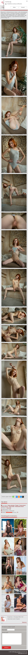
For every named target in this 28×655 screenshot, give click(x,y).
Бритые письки (4, 506)
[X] (23, 497)
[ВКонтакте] (17, 497)
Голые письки (22, 505)
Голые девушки (11, 505)
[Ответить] (24, 622)
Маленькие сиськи (19, 506)
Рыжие (16, 505)
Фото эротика (18, 651)
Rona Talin (9, 507)
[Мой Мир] (21, 497)
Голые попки (11, 506)
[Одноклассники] (19, 497)
